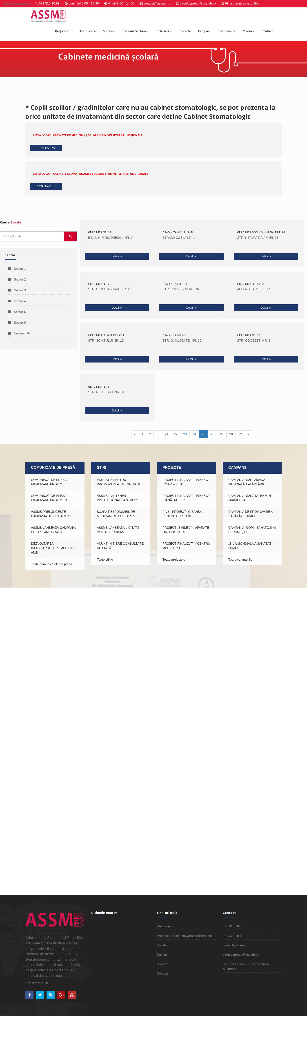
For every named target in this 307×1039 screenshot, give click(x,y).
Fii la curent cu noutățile (242, 3)
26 (212, 434)
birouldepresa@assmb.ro (198, 3)
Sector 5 (19, 312)
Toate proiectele (173, 559)
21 (166, 434)
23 (185, 434)
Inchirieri (162, 31)
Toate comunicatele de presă (51, 564)
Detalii (116, 256)
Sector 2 (19, 279)
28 (231, 434)
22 (176, 434)
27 (222, 434)
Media (247, 31)
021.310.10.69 (233, 935)
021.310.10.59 (49, 3)
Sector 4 (19, 301)
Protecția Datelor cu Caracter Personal (184, 935)
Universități (21, 333)
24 (194, 434)
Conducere (88, 31)
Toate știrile (105, 559)
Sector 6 (19, 322)
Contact (267, 31)
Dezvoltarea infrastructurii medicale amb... (53, 548)
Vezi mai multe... (39, 983)
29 (240, 434)
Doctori (162, 954)
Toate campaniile (240, 559)
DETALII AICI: (45, 148)
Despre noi (62, 31)
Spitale (108, 31)
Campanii (204, 31)
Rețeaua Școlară (134, 31)
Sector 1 (19, 268)
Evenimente (227, 31)
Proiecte (185, 31)
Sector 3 (19, 290)
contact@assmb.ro (157, 3)
